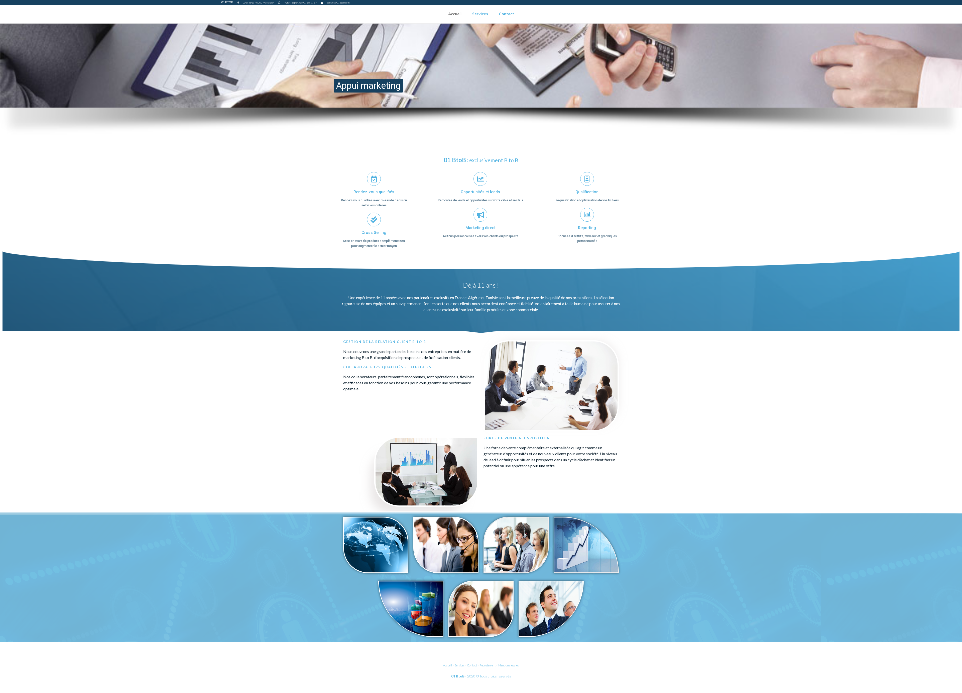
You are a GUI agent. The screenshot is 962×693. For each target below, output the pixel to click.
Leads (484, 89)
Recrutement (488, 665)
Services (480, 13)
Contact (506, 13)
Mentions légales (508, 665)
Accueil (454, 13)
